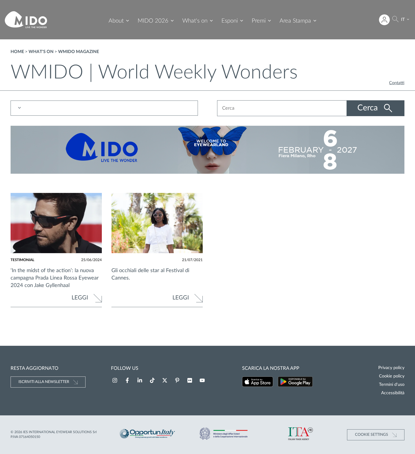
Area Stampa (295, 21)
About (116, 21)
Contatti (396, 83)
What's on (195, 21)
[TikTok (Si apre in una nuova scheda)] (152, 380)
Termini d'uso (391, 384)
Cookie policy (391, 376)
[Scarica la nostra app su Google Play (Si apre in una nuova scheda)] (295, 382)
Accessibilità (392, 393)
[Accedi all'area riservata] (384, 19)
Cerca (368, 108)
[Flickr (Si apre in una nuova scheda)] (190, 380)
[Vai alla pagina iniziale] (26, 20)
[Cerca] (395, 20)
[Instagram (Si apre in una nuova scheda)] (115, 380)
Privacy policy (391, 368)
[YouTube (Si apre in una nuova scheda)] (202, 380)
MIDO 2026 (153, 21)
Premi (259, 21)
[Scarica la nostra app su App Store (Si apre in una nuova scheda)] (257, 382)
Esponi (229, 21)
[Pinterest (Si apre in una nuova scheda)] (177, 380)
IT (403, 20)
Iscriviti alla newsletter (44, 382)
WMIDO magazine (78, 52)
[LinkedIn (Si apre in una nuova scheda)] (140, 380)
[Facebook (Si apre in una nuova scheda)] (127, 380)
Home (17, 52)
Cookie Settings (372, 434)
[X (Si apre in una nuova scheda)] (165, 380)
